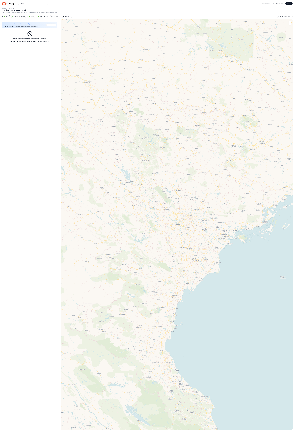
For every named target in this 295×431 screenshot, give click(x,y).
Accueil (4, 8)
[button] (290, 22)
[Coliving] (8, 3)
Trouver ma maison (265, 3)
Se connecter (279, 3)
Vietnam (10, 8)
